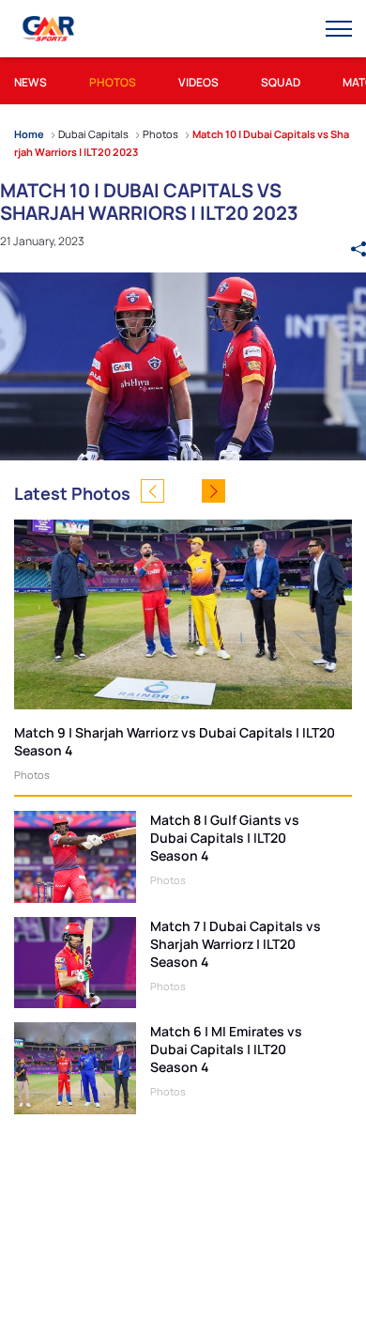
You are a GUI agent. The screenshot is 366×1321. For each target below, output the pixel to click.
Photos (32, 775)
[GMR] (49, 29)
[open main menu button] (339, 29)
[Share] (358, 240)
